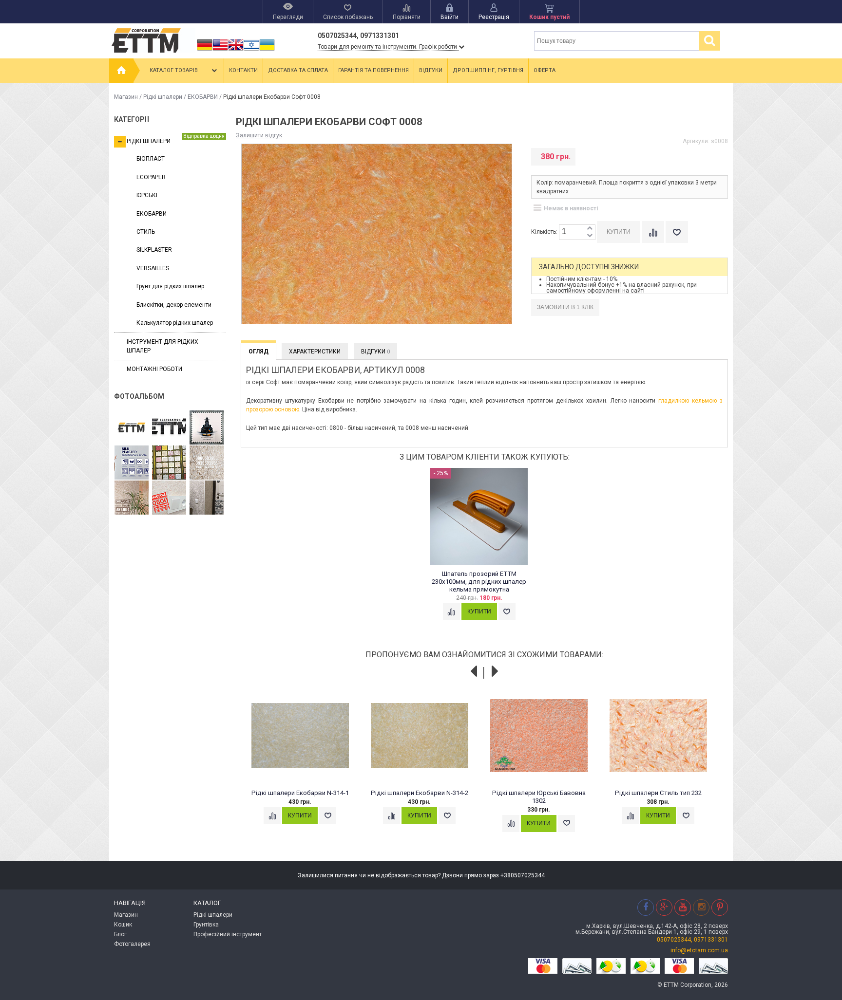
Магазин (126, 96)
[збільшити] (590, 228)
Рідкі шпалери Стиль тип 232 (658, 792)
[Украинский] (267, 50)
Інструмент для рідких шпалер (162, 345)
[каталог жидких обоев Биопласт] (169, 463)
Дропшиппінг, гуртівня (488, 70)
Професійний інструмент (227, 934)
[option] (484, 553)
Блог (120, 934)
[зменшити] (590, 236)
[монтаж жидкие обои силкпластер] (132, 463)
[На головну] (121, 70)
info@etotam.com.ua (699, 950)
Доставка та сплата (298, 70)
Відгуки (430, 70)
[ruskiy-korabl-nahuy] (207, 427)
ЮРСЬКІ (146, 195)
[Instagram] (701, 907)
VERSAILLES (152, 268)
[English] (220, 50)
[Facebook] (645, 907)
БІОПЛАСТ (150, 158)
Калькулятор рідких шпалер (174, 322)
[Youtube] (682, 907)
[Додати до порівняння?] (653, 232)
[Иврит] (251, 50)
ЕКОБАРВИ (203, 96)
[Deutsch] (204, 50)
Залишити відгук (259, 135)
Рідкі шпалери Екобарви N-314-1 (300, 792)
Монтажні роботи (154, 369)
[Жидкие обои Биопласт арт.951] (207, 498)
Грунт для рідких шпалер (170, 286)
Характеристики (315, 351)
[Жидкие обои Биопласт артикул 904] (207, 463)
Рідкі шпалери (162, 96)
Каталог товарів (174, 70)
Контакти (243, 70)
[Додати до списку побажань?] (677, 232)
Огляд (258, 351)
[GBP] (236, 50)
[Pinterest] (719, 907)
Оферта (544, 70)
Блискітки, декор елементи (173, 304)
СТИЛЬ (145, 231)
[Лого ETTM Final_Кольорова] (132, 427)
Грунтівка (206, 924)
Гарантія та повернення (373, 70)
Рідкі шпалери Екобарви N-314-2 (419, 792)
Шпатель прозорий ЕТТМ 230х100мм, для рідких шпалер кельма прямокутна (479, 581)
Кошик (123, 924)
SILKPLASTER (154, 249)
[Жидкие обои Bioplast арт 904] (132, 498)
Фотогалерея (132, 944)
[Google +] (664, 907)
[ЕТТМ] (169, 427)
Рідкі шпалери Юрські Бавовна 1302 (539, 796)
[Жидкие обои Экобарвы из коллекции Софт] (169, 498)
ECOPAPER (151, 177)
